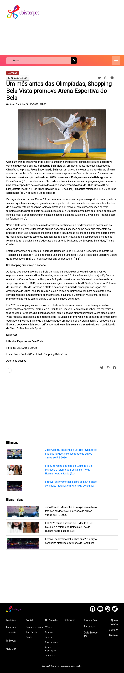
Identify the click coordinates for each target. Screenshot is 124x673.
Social (29, 620)
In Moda (11, 640)
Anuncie (113, 635)
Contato (113, 629)
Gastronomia (51, 642)
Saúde (29, 637)
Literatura (50, 655)
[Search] (74, 60)
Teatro (48, 637)
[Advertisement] (84, 27)
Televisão (11, 632)
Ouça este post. (19, 78)
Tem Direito (31, 632)
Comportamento (34, 627)
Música (48, 627)
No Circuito (51, 620)
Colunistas (69, 620)
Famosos (11, 627)
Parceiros (89, 626)
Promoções (90, 620)
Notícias (11, 620)
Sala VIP (11, 649)
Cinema (49, 632)
